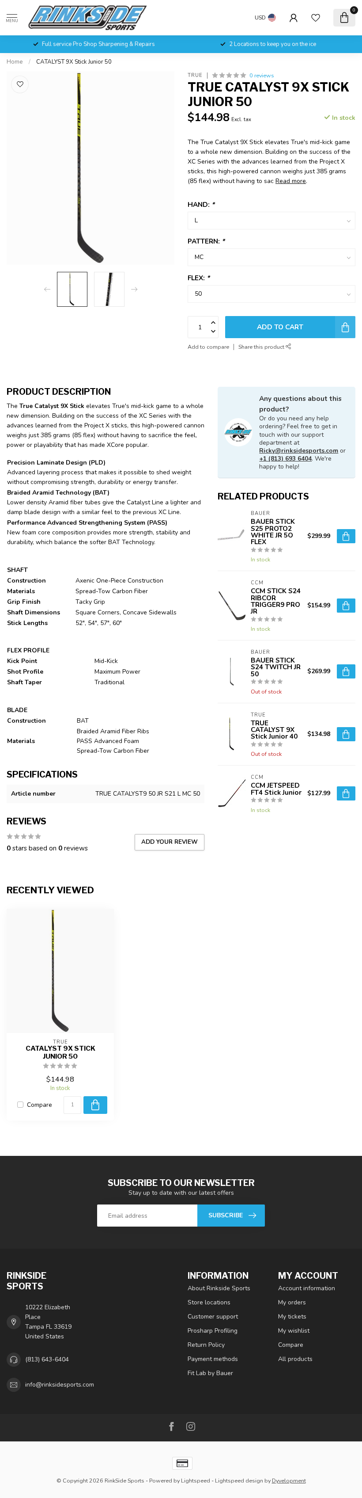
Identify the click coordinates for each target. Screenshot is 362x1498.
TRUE (195, 75)
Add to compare (208, 347)
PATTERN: (206, 241)
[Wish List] (315, 18)
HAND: (201, 204)
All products (295, 1359)
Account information (306, 1288)
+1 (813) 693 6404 (285, 458)
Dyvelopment (289, 1480)
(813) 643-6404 (47, 1359)
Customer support (213, 1316)
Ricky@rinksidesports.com (298, 450)
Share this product (262, 347)
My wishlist (293, 1330)
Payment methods (213, 1359)
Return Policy (206, 1345)
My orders (292, 1302)
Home (15, 62)
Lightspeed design (239, 1480)
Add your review (169, 842)
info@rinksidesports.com (59, 1384)
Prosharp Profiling (213, 1330)
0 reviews (261, 75)
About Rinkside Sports (219, 1288)
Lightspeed (195, 1480)
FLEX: (199, 277)
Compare (39, 1105)
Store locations (209, 1302)
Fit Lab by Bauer (210, 1373)
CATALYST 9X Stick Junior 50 (74, 62)
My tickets (292, 1316)
